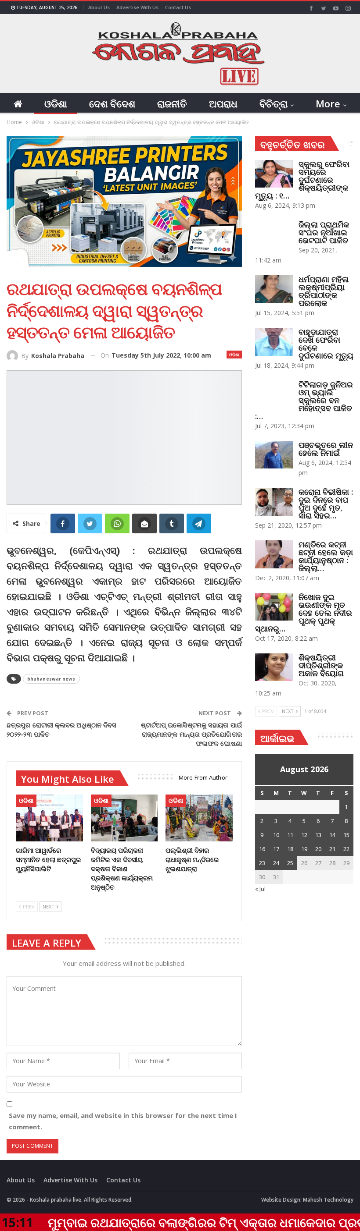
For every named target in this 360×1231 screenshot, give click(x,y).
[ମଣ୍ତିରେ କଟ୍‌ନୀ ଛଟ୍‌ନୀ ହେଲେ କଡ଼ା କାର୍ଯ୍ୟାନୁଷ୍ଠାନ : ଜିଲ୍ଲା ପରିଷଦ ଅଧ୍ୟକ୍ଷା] (274, 554)
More (328, 103)
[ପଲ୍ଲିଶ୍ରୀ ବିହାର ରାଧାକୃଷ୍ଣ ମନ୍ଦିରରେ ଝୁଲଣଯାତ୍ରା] (199, 818)
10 (276, 835)
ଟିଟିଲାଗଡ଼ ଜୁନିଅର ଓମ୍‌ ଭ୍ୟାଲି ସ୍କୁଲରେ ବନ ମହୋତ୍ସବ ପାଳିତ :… (304, 400)
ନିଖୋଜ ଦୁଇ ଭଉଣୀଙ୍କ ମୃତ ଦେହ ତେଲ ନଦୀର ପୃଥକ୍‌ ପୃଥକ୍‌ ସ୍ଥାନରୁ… (303, 613)
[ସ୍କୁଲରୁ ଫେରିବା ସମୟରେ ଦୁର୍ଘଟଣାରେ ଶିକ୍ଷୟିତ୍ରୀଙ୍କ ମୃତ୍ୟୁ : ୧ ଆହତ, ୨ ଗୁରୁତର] (274, 174)
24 (276, 863)
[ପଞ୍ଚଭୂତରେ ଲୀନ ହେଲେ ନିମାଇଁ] (274, 455)
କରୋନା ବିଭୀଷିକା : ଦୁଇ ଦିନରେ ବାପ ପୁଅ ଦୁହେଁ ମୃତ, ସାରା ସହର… (326, 503)
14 (332, 835)
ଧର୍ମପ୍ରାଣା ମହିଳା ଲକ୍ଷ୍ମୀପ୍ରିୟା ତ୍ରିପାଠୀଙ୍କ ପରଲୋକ (324, 291)
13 (318, 835)
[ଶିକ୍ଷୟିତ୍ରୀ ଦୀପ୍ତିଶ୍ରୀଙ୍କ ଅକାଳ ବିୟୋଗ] (274, 667)
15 (346, 835)
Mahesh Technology (328, 1199)
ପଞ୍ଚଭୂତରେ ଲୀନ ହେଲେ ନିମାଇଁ (326, 449)
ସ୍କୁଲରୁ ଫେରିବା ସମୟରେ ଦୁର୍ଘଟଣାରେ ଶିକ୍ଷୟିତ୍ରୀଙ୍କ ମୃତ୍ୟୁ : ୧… (302, 180)
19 (304, 849)
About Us (99, 7)
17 (276, 849)
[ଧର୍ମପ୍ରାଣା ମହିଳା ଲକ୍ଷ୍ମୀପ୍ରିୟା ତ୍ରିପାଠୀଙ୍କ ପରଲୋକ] (274, 289)
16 (262, 849)
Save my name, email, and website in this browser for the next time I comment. (123, 1121)
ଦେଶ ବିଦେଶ (112, 103)
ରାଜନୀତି (172, 103)
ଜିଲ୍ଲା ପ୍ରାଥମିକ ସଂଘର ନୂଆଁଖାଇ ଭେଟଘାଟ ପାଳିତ (324, 232)
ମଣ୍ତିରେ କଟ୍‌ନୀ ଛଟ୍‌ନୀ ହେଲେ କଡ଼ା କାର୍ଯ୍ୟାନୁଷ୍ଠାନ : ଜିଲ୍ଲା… (326, 556)
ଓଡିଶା (55, 103)
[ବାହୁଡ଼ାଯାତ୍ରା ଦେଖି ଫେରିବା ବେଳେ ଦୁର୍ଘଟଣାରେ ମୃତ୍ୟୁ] (274, 342)
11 (290, 835)
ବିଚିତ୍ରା (273, 103)
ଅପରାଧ (223, 103)
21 (332, 849)
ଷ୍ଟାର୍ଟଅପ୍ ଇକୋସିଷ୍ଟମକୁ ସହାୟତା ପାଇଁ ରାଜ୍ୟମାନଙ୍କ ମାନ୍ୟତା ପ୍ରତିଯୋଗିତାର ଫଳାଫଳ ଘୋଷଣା (191, 734)
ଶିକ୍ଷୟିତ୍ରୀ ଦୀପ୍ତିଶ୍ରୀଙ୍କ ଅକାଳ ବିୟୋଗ (321, 665)
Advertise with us (137, 7)
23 (262, 863)
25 (290, 863)
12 (304, 835)
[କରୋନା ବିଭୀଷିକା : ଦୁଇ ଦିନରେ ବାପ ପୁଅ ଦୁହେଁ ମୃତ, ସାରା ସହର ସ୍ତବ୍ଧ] (274, 502)
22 (346, 849)
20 (318, 849)
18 (290, 849)
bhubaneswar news (51, 679)
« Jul (260, 889)
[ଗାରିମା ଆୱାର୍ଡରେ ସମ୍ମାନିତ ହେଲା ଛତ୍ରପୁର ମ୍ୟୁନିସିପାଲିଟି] (49, 818)
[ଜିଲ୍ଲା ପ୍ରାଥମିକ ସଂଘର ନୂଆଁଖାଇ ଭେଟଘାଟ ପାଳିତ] (274, 234)
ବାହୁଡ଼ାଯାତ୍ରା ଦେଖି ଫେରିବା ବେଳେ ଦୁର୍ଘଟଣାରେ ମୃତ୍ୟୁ (326, 343)
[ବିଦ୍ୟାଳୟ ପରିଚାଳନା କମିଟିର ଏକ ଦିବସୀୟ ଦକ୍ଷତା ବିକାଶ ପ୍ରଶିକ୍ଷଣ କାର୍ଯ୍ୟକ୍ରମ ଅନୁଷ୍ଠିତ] (124, 818)
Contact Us (178, 7)
